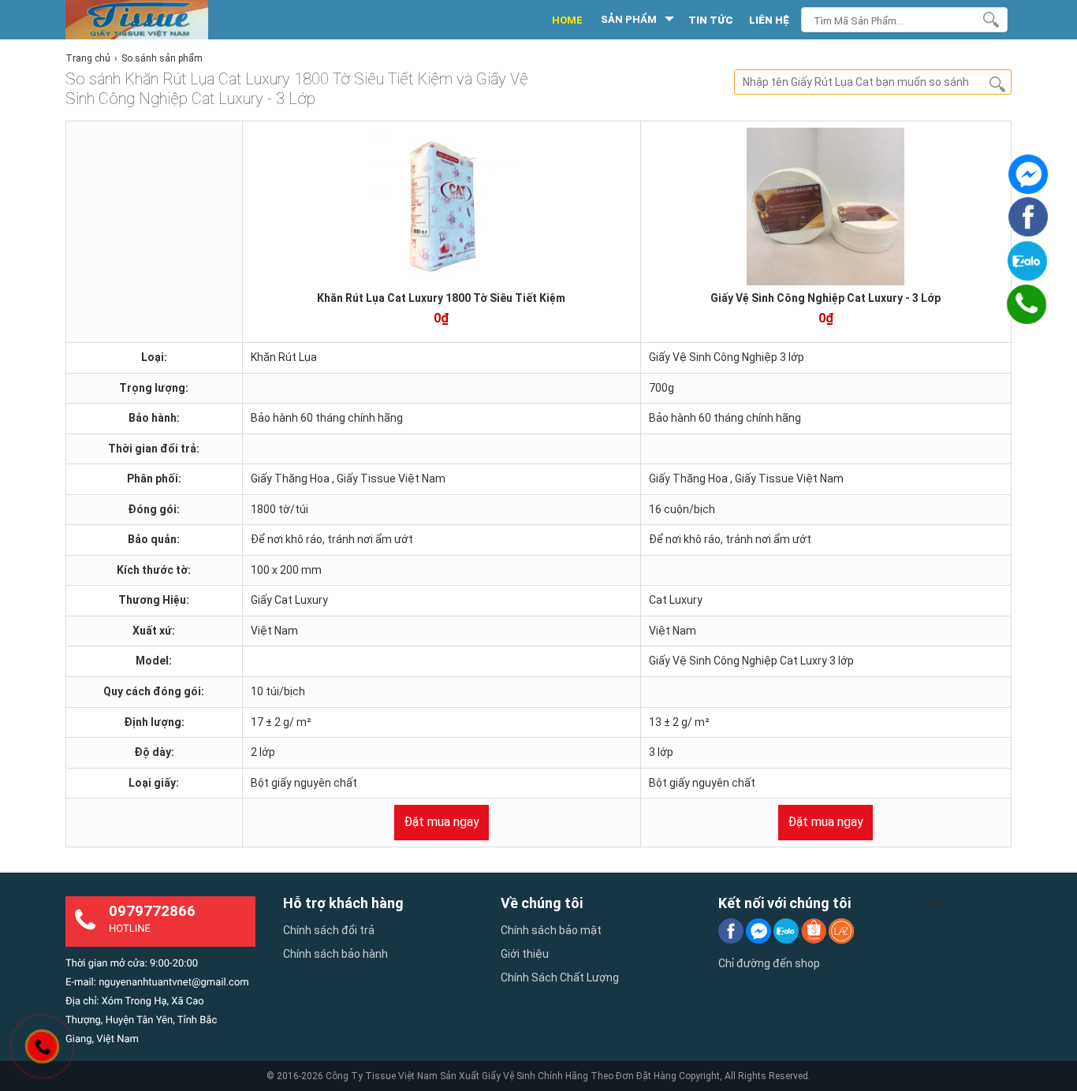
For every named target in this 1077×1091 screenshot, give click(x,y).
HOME (567, 20)
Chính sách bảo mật (551, 930)
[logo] (154, 19)
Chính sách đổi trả (329, 930)
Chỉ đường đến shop (769, 963)
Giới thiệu (525, 954)
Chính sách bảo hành (335, 954)
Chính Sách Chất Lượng (560, 977)
